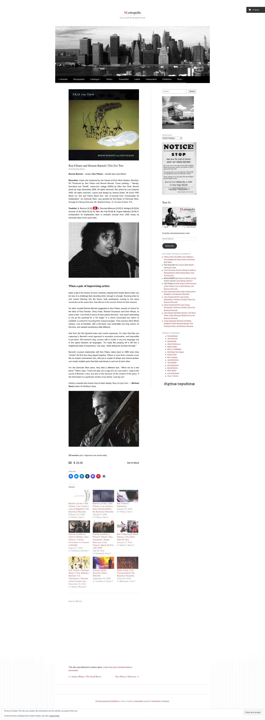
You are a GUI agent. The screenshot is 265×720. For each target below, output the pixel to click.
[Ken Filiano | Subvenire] (127, 496)
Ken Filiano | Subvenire (127, 676)
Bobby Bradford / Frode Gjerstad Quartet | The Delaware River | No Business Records (178, 323)
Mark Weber (172, 371)
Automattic (139, 701)
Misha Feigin (172, 347)
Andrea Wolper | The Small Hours (85, 676)
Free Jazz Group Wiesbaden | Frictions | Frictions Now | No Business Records (179, 299)
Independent (151, 79)
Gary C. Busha (172, 376)
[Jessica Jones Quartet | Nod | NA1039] (103, 563)
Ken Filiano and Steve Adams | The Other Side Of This (127, 537)
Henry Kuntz (172, 355)
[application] (95, 208)
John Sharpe (169, 297)
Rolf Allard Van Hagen (175, 352)
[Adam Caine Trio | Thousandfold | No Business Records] (127, 563)
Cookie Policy (54, 716)
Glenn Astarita (169, 305)
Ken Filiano (80, 169)
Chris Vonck (168, 270)
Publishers (167, 79)
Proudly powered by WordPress (107, 701)
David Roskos (172, 368)
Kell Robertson (173, 365)
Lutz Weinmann (173, 373)
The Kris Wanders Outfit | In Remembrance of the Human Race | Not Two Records (180, 273)
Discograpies (79, 79)
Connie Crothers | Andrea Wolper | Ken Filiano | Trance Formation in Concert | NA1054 (79, 539)
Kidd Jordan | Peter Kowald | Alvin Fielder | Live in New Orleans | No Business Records (180, 286)
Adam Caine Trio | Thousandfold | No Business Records (126, 573)
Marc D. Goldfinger (174, 349)
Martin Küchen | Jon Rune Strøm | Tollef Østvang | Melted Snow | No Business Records (180, 315)
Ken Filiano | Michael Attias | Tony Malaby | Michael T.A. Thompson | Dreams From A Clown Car (79, 575)
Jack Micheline (173, 360)
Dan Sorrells (168, 292)
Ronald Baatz (172, 336)
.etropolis (132, 12)
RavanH (166, 701)
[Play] (95, 208)
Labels (137, 79)
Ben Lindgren (172, 357)
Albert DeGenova (173, 344)
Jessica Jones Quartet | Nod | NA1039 (100, 573)
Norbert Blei (171, 341)
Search (192, 91)
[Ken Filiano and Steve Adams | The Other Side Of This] (127, 526)
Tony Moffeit (171, 363)
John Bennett (172, 339)
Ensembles (124, 79)
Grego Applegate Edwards (174, 321)
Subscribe (169, 246)
